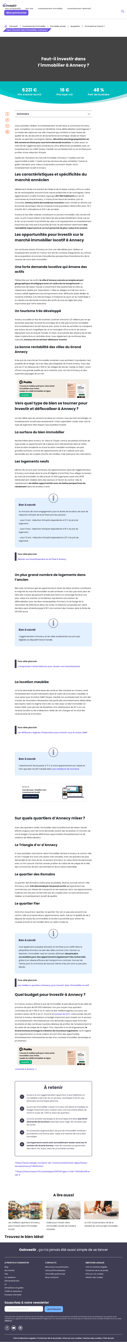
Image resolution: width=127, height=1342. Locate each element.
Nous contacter (52, 1277)
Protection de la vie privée (97, 1270)
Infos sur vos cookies (94, 1274)
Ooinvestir (13, 26)
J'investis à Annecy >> (26, 1069)
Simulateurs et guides (14, 1288)
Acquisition (75, 26)
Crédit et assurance (13, 1291)
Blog (6, 1267)
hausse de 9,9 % (63, 1014)
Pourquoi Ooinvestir (13, 1294)
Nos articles (10, 1270)
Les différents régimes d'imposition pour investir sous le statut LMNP (52, 732)
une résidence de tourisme (65, 769)
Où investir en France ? (95, 26)
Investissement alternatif (79, 8)
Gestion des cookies (94, 1277)
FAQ (6, 1274)
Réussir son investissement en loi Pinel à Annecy (42, 559)
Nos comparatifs (13, 8)
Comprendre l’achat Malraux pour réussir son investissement (49, 666)
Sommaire (23, 113)
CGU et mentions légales (96, 1267)
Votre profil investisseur (55, 1270)
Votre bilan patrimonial (55, 1274)
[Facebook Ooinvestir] (7, 1328)
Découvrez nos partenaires (56, 1267)
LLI (5, 1284)
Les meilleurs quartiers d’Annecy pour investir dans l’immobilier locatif (53, 985)
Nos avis (29, 8)
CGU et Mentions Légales (24, 1338)
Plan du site (108, 1338)
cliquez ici (8, 1321)
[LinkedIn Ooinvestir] (20, 1328)
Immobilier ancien (58, 26)
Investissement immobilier (50, 8)
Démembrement (12, 1281)
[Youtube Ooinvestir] (13, 1328)
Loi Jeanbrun (10, 1277)
